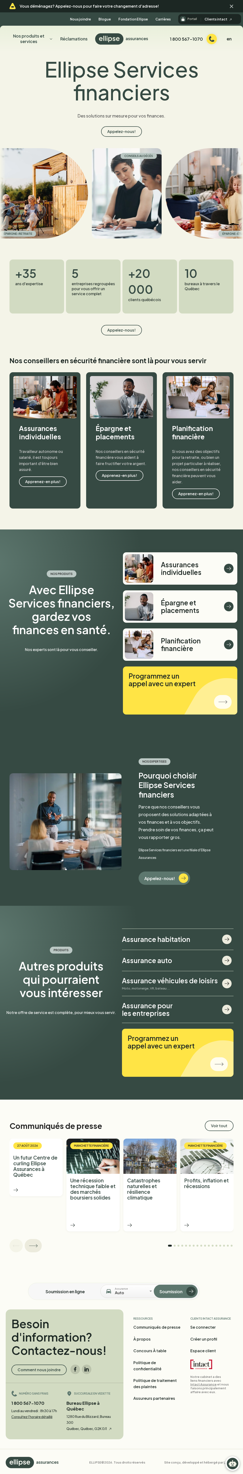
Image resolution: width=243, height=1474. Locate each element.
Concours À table (149, 1350)
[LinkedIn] (86, 1369)
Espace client (203, 1350)
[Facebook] (75, 1369)
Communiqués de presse (156, 1327)
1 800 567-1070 (27, 1403)
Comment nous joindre (39, 1369)
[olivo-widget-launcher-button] (232, 1463)
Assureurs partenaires (154, 1398)
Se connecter (203, 1327)
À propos (142, 1339)
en (229, 38)
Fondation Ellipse (133, 19)
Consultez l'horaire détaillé (31, 1417)
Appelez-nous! (121, 131)
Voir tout (219, 1125)
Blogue (104, 19)
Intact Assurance (203, 1384)
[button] (232, 6)
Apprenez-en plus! (43, 481)
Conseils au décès (95, 156)
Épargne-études (192, 233)
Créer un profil (203, 1339)
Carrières (163, 19)
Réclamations (74, 38)
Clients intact (216, 19)
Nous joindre (80, 19)
